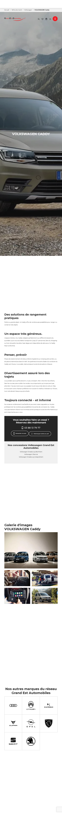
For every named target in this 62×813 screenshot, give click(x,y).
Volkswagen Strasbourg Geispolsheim (31, 457)
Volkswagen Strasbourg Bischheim (31, 452)
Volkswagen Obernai (31, 454)
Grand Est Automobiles (14, 19)
